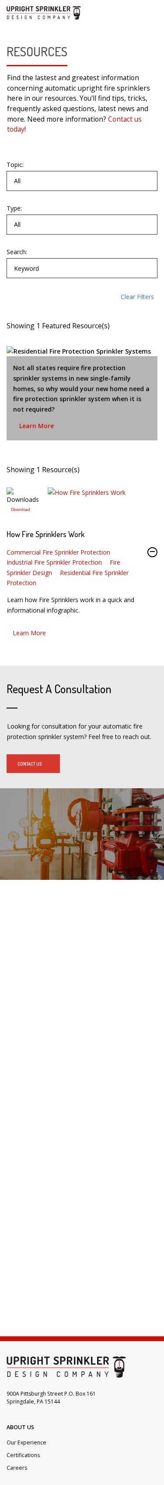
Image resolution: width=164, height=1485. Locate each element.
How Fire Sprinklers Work (45, 534)
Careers (17, 1467)
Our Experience (26, 1442)
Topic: (15, 165)
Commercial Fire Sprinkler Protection (58, 552)
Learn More (36, 426)
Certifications (23, 1455)
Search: (17, 252)
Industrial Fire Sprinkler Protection (54, 562)
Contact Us (29, 763)
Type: (14, 208)
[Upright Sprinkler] (44, 13)
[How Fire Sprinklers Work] (20, 507)
